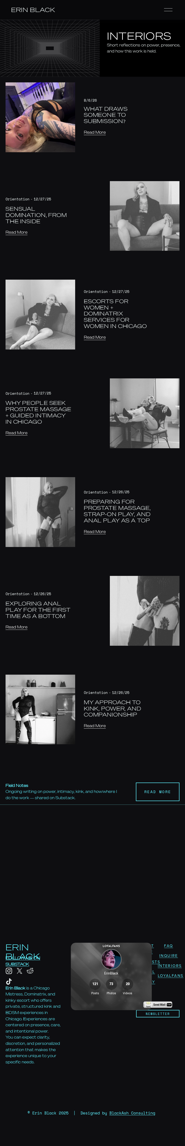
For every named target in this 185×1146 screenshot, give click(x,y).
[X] (19, 971)
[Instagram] (9, 971)
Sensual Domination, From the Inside (36, 215)
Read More (95, 132)
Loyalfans (171, 975)
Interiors (170, 965)
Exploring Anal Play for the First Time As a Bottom (38, 609)
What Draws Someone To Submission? (106, 115)
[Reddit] (30, 971)
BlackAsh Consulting (132, 1113)
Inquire (168, 955)
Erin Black (33, 10)
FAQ (168, 945)
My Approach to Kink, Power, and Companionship (112, 708)
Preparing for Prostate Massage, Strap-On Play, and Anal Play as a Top (117, 511)
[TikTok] (9, 981)
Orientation (17, 199)
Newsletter (158, 1013)
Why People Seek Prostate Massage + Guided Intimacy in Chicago (38, 412)
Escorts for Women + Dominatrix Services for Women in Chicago (115, 313)
